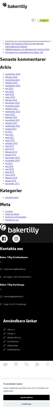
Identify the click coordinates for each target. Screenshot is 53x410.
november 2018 (12, 160)
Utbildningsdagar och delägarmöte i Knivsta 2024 (27, 49)
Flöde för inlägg (12, 214)
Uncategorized (11, 197)
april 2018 (9, 172)
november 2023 (12, 80)
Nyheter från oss (14, 338)
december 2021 (12, 120)
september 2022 (12, 111)
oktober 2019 (11, 143)
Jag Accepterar (26, 397)
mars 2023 (10, 97)
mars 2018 (10, 175)
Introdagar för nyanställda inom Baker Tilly (24, 52)
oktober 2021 (11, 123)
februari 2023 (11, 100)
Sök (37, 20)
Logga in (44, 20)
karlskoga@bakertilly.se (13, 297)
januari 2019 (10, 155)
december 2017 (12, 183)
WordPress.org (12, 220)
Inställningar (26, 404)
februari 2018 (11, 178)
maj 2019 (9, 146)
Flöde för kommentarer (15, 217)
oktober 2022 (11, 109)
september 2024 (12, 74)
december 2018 (12, 158)
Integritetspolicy (13, 350)
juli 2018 (8, 163)
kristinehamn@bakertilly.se (15, 269)
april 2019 (9, 149)
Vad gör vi (11, 334)
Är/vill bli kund (13, 342)
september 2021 (12, 126)
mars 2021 (10, 140)
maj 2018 (9, 169)
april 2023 (9, 94)
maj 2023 (9, 91)
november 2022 (12, 106)
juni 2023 (9, 88)
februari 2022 (11, 117)
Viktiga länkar (12, 346)
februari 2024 (11, 77)
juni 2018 (9, 166)
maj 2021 (9, 134)
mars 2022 (10, 114)
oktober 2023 (11, 83)
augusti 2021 (11, 129)
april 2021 (9, 137)
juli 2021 (8, 132)
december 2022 (12, 103)
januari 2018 (10, 181)
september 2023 (12, 85)
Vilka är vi (11, 330)
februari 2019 (11, 152)
